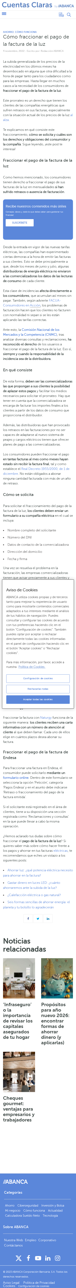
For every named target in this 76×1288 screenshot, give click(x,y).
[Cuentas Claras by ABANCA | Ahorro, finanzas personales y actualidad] (38, 5)
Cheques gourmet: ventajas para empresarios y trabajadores (19, 1109)
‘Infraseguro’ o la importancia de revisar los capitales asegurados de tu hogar (18, 1021)
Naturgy (46, 717)
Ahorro (8, 32)
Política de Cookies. (31, 667)
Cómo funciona (26, 32)
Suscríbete (19, 222)
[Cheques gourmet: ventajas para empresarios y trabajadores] (19, 1072)
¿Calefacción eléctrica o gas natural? (34, 895)
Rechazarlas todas (38, 689)
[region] (38, 644)
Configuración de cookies (38, 678)
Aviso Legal (11, 1283)
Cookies (9, 1286)
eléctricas (61, 851)
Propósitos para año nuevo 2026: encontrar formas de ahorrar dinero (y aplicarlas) (55, 1023)
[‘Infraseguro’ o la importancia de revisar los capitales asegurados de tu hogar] (19, 978)
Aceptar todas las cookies (37, 699)
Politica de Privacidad (39, 1283)
